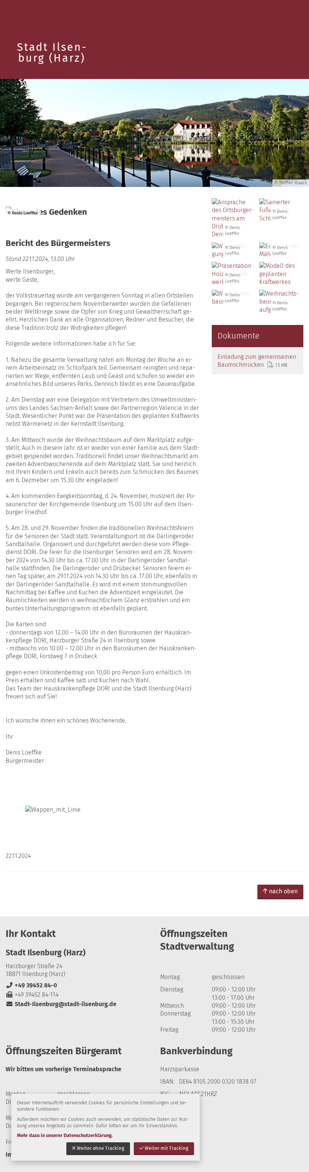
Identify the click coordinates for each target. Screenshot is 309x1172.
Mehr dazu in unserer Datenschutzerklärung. (65, 1135)
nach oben (283, 891)
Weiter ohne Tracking (100, 1148)
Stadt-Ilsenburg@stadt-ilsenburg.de (61, 1004)
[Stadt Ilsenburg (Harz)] (77, 978)
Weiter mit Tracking (166, 1148)
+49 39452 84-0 (31, 985)
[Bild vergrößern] (281, 274)
